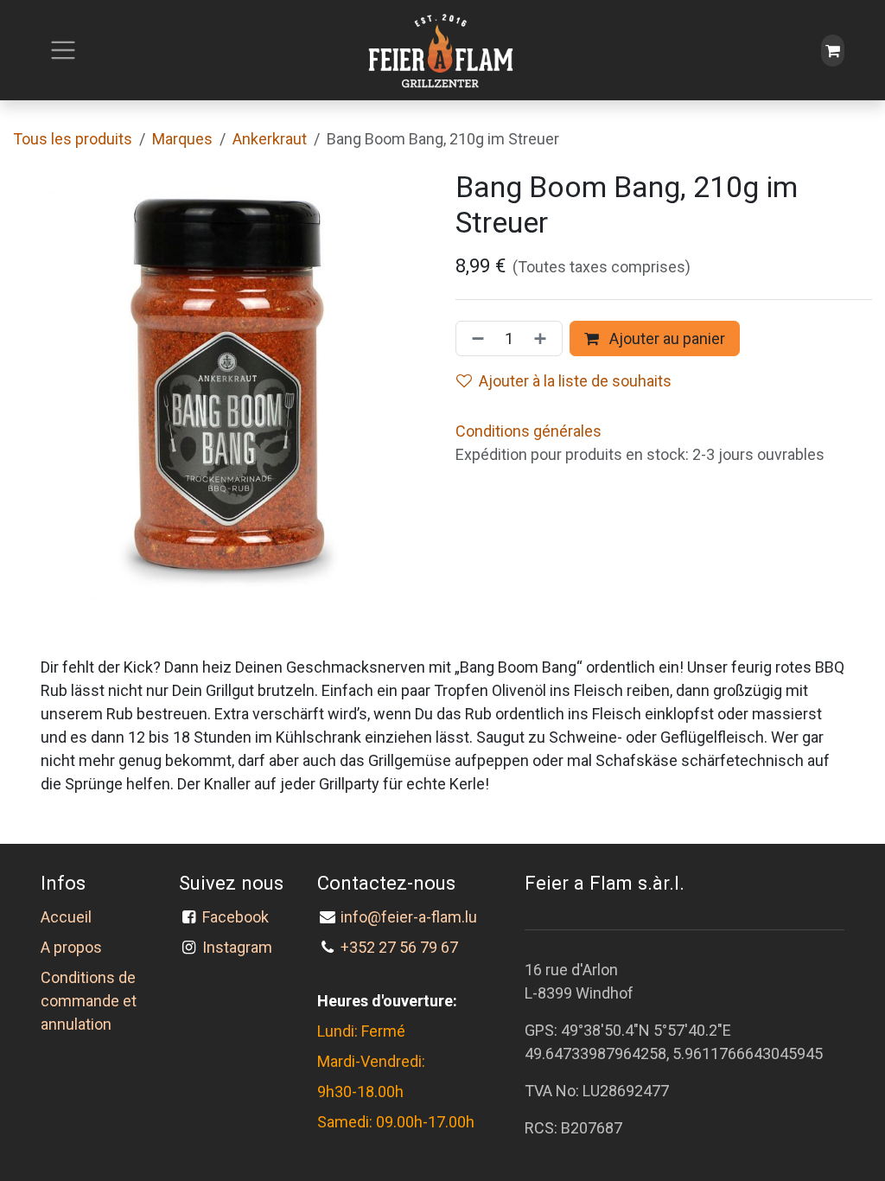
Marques (182, 139)
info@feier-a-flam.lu (409, 917)
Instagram (237, 947)
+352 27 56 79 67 (399, 947)
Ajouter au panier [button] (665, 338)
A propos (71, 947)
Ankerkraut (269, 139)
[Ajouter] (543, 338)
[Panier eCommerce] (832, 51)
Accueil (66, 917)
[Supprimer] (474, 338)
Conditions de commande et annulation (89, 1000)
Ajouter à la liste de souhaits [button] (575, 381)
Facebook (239, 917)
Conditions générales (528, 431)
